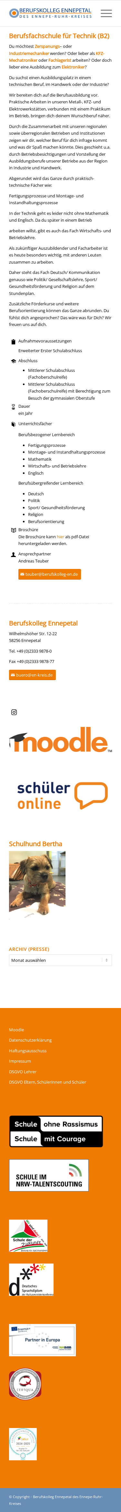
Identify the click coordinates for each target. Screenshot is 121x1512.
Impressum (20, 1061)
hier (60, 537)
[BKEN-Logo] (50, 13)
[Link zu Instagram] (14, 712)
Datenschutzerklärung (30, 1040)
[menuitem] (103, 13)
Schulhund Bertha (35, 843)
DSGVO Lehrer (22, 1072)
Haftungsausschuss (27, 1051)
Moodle (16, 1030)
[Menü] (103, 13)
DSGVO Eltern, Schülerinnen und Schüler (47, 1082)
